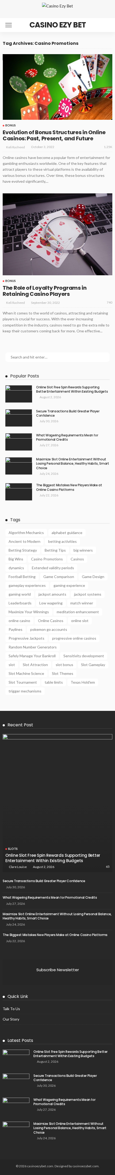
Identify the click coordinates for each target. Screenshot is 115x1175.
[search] (105, 25)
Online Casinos (50, 620)
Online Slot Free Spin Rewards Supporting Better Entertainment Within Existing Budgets (72, 389)
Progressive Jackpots (26, 638)
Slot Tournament (23, 682)
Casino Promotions (47, 559)
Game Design (93, 576)
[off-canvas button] (8, 25)
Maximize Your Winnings (29, 612)
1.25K (108, 147)
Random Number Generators (33, 647)
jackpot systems (87, 594)
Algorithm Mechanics (26, 532)
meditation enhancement (78, 612)
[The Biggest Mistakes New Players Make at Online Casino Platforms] (18, 491)
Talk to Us (11, 1008)
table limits (54, 682)
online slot (80, 620)
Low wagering (51, 603)
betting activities (62, 541)
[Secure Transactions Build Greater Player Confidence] (18, 418)
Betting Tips (55, 550)
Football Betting (22, 576)
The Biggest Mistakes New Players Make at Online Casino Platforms (69, 487)
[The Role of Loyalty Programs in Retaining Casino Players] (57, 234)
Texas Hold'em (83, 682)
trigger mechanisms (25, 691)
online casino (19, 620)
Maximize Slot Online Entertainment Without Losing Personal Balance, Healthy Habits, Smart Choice (72, 464)
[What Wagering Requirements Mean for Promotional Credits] (18, 442)
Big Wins (16, 559)
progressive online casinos (74, 638)
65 (108, 867)
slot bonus (64, 664)
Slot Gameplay (93, 664)
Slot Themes (62, 673)
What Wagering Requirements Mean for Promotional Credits (67, 437)
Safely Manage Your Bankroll (32, 656)
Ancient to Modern (24, 541)
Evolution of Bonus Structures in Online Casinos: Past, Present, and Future (54, 135)
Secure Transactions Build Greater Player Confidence (67, 413)
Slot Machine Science (26, 673)
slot (12, 664)
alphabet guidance (67, 532)
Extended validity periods (53, 567)
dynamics (16, 567)
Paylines (15, 629)
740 (109, 302)
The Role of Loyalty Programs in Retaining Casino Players (45, 291)
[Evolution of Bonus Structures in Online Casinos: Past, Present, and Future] (57, 87)
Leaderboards (20, 603)
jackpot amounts (52, 594)
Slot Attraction (35, 664)
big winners (83, 550)
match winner (81, 603)
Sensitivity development (83, 656)
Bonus (10, 125)
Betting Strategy (23, 550)
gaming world (20, 594)
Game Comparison (58, 576)
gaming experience (69, 585)
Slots (13, 848)
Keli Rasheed (15, 147)
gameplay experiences (27, 585)
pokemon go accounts (48, 629)
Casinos (77, 559)
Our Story (11, 1019)
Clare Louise (18, 867)
